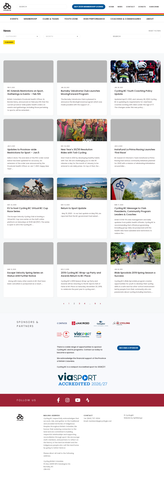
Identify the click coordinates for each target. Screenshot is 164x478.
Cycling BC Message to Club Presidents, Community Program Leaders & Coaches (132, 211)
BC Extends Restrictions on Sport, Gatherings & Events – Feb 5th (25, 92)
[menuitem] (88, 6)
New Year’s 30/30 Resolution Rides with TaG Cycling (76, 151)
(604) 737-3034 (93, 418)
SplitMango (137, 418)
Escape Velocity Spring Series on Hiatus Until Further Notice (25, 274)
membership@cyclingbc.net (100, 421)
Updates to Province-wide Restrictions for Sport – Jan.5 (23, 151)
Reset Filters (154, 31)
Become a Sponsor (128, 348)
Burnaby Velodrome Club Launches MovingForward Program (80, 92)
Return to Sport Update (73, 208)
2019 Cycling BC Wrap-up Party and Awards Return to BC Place (81, 274)
